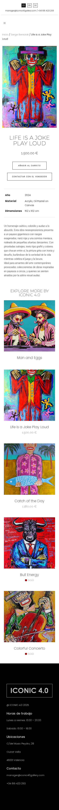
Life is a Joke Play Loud (29, 427)
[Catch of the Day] (29, 469)
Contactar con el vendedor (29, 176)
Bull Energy (29, 574)
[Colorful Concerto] (29, 616)
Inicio (5, 34)
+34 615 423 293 (46, 10)
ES (23, 5)
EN (29, 5)
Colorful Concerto (29, 648)
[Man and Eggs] (29, 325)
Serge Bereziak (20, 34)
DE (35, 5)
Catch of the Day (29, 500)
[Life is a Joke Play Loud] (29, 395)
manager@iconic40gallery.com (20, 10)
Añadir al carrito (29, 165)
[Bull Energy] (29, 543)
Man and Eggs (29, 357)
